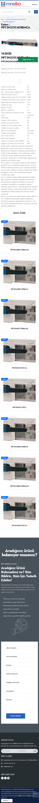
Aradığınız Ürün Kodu (12, 682)
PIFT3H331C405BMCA (9, 22)
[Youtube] (8, 778)
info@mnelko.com (8, 766)
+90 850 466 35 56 (9, 763)
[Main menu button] (36, 12)
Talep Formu (27, 59)
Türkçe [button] (34, 4)
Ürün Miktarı (10, 691)
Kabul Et (6, 801)
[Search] (29, 12)
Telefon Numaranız (12, 674)
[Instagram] (5, 778)
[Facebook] (2, 778)
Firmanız (8, 665)
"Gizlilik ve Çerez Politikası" (24, 796)
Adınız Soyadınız (11, 648)
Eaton (2, 19)
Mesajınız (9, 700)
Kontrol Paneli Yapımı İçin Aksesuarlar (16, 19)
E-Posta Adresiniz (11, 656)
